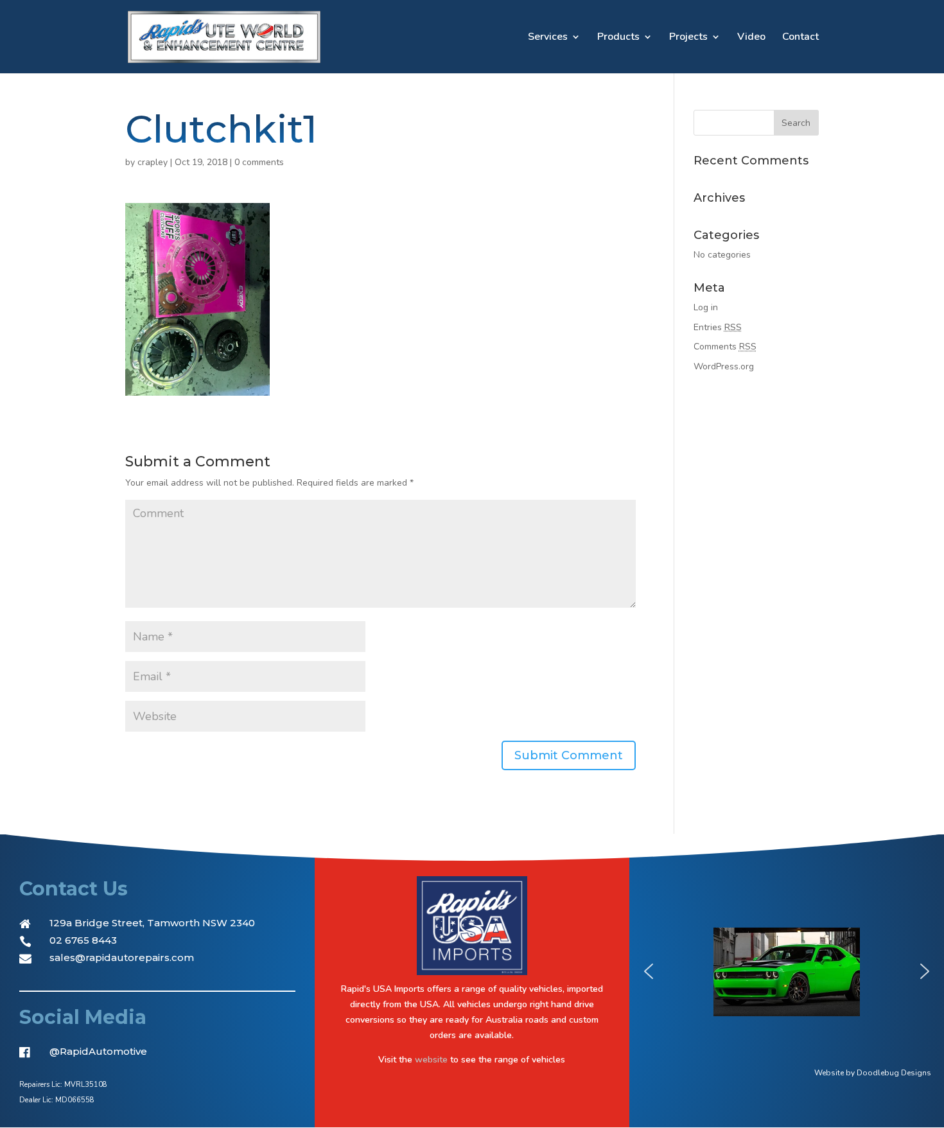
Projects (688, 38)
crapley (152, 162)
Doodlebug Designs (894, 1073)
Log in (706, 307)
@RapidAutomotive (98, 1051)
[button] (648, 971)
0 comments (259, 162)
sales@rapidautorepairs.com (121, 957)
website (431, 1059)
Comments (725, 346)
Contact (800, 38)
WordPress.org (724, 366)
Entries (718, 327)
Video (751, 38)
